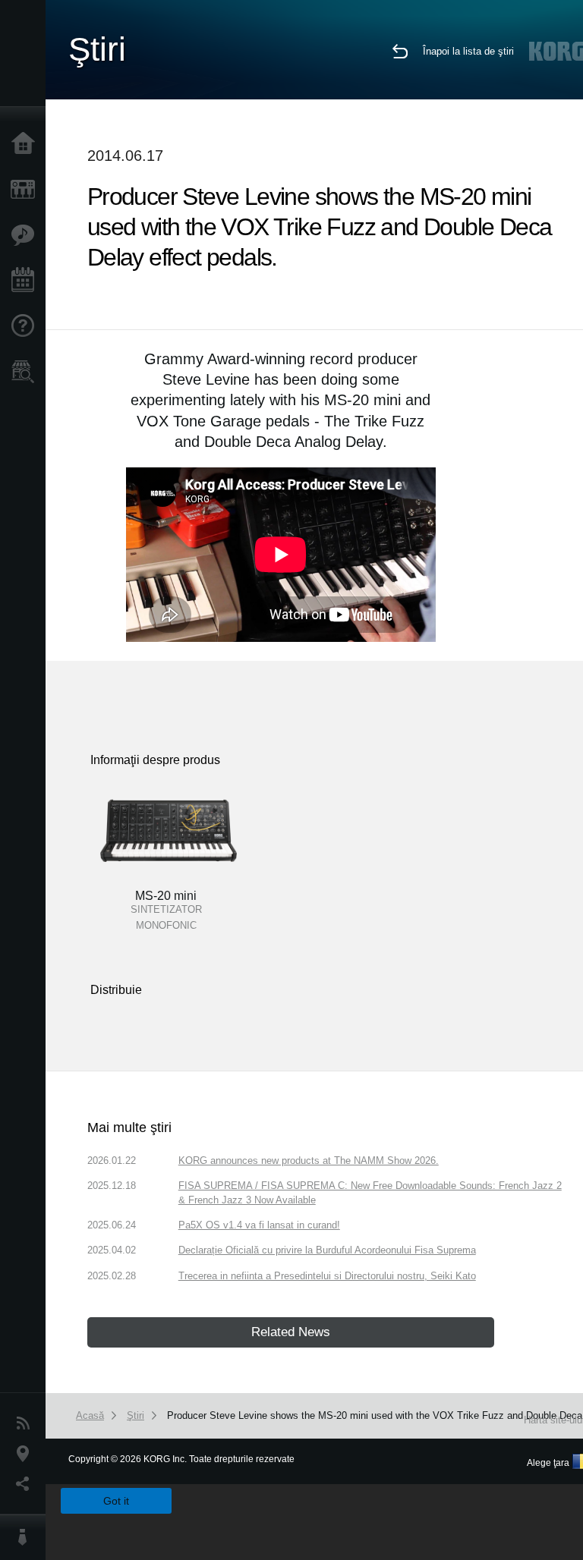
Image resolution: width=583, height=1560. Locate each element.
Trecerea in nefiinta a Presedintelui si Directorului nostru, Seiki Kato (327, 1276)
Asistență (26, 326)
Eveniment (26, 281)
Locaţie (26, 1454)
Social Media (26, 1484)
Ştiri (26, 1423)
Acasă (26, 144)
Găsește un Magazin (26, 372)
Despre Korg (26, 1537)
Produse (26, 189)
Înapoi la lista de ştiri (468, 51)
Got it (116, 1501)
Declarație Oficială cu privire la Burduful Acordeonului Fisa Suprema (327, 1250)
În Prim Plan (26, 235)
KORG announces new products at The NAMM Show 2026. (308, 1160)
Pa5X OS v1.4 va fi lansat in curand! (259, 1225)
